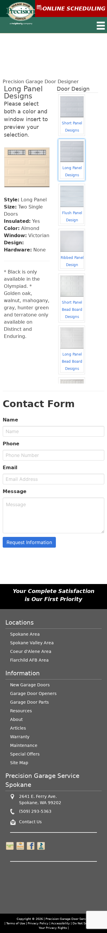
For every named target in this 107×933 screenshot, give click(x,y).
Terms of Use (15, 923)
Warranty (19, 736)
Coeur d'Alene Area (30, 651)
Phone (11, 444)
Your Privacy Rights (53, 927)
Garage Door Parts (29, 702)
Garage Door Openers (33, 693)
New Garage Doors (30, 684)
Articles (18, 728)
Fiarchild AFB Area (29, 660)
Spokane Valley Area (32, 642)
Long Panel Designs (72, 171)
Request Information (29, 542)
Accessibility (60, 923)
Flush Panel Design (72, 216)
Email (10, 467)
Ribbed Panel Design (72, 261)
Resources (21, 710)
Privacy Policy (38, 923)
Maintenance (23, 745)
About (16, 719)
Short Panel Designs (72, 126)
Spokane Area (25, 634)
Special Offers (25, 754)
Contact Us (30, 821)
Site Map (19, 762)
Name (10, 420)
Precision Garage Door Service (67, 918)
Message (14, 491)
